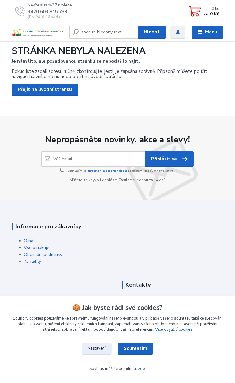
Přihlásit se (164, 159)
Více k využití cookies (173, 329)
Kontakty (32, 261)
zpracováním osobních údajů (107, 171)
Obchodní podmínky (43, 254)
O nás (29, 241)
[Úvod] (38, 32)
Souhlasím (135, 348)
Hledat (152, 32)
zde (141, 368)
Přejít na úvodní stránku (45, 89)
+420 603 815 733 (47, 12)
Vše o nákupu (37, 247)
